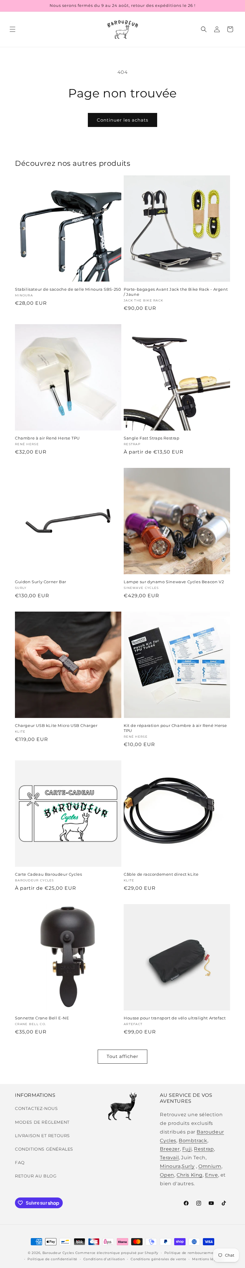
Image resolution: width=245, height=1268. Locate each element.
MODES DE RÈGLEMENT (42, 1122)
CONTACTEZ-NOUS (36, 1108)
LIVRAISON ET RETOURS (42, 1135)
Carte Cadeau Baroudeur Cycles (48, 874)
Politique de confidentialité (52, 1259)
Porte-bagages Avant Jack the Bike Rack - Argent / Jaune (176, 292)
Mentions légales (207, 1259)
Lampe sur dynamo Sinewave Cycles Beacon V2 (174, 581)
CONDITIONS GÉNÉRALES (44, 1149)
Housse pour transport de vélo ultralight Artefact (175, 1018)
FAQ (20, 1162)
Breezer (170, 1149)
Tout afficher (122, 1056)
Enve (211, 1175)
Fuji (187, 1149)
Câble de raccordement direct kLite (161, 874)
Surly (188, 1166)
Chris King (190, 1175)
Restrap (204, 1149)
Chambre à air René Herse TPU (47, 438)
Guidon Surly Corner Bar (40, 581)
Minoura (170, 1166)
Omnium (209, 1166)
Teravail (169, 1157)
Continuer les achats (122, 120)
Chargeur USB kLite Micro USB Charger (56, 725)
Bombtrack (193, 1140)
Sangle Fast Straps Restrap (152, 438)
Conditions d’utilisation (104, 1259)
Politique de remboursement (190, 1253)
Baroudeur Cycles (58, 1253)
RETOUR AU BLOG (35, 1176)
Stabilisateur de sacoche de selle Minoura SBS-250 (68, 289)
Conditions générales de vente (158, 1259)
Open (167, 1175)
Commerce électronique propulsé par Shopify (116, 1253)
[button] (12, 29)
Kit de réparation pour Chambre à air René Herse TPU (175, 728)
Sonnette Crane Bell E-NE (42, 1018)
